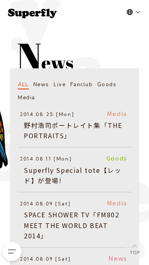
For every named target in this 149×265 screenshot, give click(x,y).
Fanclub (81, 84)
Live (60, 84)
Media (26, 97)
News (41, 84)
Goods (107, 84)
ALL (23, 84)
